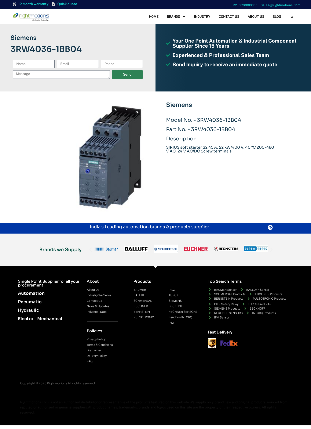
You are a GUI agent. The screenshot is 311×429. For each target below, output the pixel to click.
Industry (202, 17)
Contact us (229, 17)
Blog (277, 17)
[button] (243, 5)
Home (153, 17)
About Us (256, 17)
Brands (173, 17)
